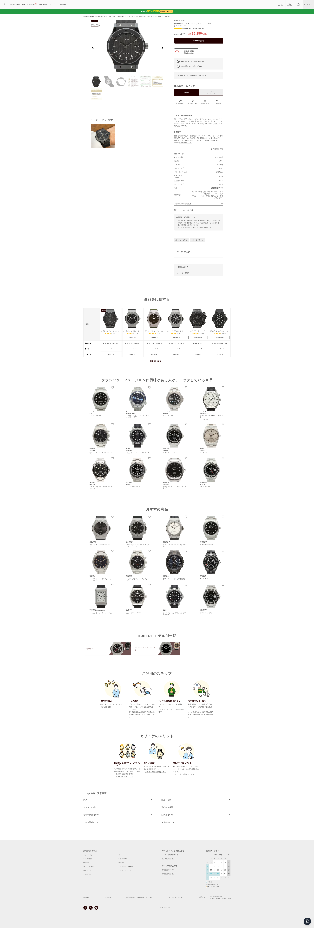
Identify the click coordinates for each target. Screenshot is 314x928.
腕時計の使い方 (183, 267)
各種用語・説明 (218, 149)
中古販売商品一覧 (168, 874)
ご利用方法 (87, 874)
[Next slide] (162, 48)
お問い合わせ (203, 897)
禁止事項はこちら (185, 142)
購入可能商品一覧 (168, 859)
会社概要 (86, 897)
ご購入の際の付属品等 (182, 204)
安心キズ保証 (122, 859)
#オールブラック (198, 240)
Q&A (120, 855)
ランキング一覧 (88, 866)
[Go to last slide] (93, 48)
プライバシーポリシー (176, 897)
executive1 (178, 34)
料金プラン (87, 870)
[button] (96, 81)
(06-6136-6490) (192, 61)
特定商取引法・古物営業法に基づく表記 (139, 897)
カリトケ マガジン (124, 870)
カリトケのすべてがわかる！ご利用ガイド (192, 75)
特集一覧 (86, 863)
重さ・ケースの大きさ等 (183, 210)
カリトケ (86, 16)
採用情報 (108, 897)
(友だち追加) (191, 66)
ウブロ (105, 16)
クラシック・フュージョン (116, 16)
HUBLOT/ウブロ (179, 20)
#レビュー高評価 (181, 240)
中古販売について (168, 870)
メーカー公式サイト (185, 273)
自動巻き (220, 165)
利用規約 (121, 863)
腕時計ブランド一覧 (96, 16)
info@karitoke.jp (217, 896)
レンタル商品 (87, 859)
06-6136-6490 (216, 898)
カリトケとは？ (88, 855)
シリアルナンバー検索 (125, 866)
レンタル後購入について (170, 855)
